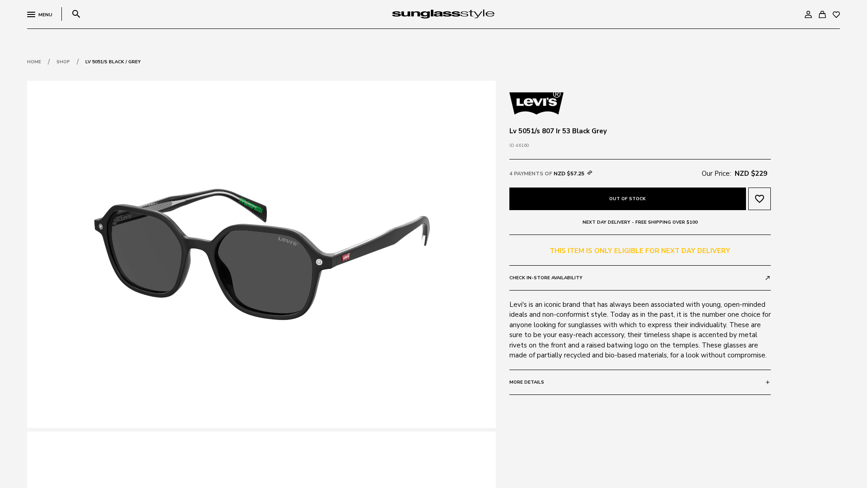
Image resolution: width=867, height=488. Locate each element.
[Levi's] (536, 102)
